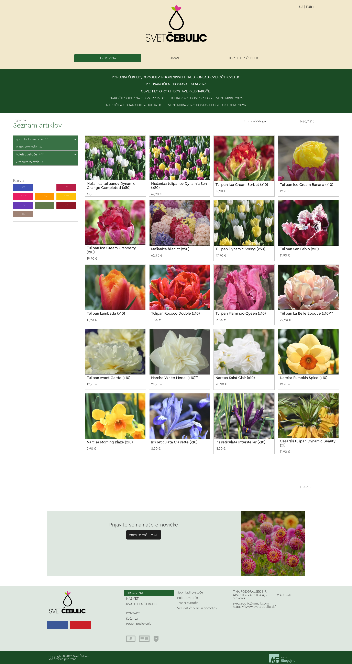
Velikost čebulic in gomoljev (197, 608)
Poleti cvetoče (29, 154)
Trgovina (19, 120)
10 (44, 205)
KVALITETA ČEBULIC (244, 58)
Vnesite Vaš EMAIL (143, 535)
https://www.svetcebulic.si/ (254, 606)
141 (66, 187)
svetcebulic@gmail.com (251, 603)
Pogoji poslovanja (138, 623)
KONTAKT (133, 613)
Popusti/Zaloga (254, 121)
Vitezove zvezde (29, 162)
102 (44, 196)
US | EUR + (307, 7)
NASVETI (176, 58)
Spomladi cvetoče (32, 139)
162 (66, 196)
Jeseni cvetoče (29, 147)
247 (44, 187)
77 (66, 205)
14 (23, 214)
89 (23, 205)
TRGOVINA (108, 58)
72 (23, 187)
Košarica (132, 618)
